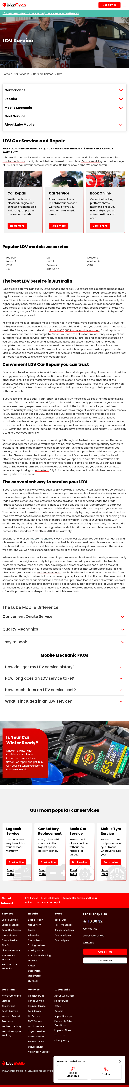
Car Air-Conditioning (39, 955)
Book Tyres (60, 919)
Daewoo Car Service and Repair (80, 898)
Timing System (36, 945)
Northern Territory (11, 1026)
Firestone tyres (63, 935)
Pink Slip (6, 945)
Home (6, 74)
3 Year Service (9, 935)
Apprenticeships (63, 1016)
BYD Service (31, 898)
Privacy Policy (61, 1040)
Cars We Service (43, 74)
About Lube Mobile (19, 124)
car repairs (41, 410)
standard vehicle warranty (65, 520)
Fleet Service (15, 116)
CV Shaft (33, 981)
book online (78, 165)
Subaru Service (36, 1041)
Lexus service (52, 289)
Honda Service (36, 1000)
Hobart (85, 376)
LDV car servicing (91, 161)
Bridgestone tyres (64, 930)
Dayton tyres (62, 940)
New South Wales (11, 995)
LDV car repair (14, 165)
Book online (100, 226)
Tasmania (7, 1021)
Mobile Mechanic (18, 107)
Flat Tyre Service (64, 924)
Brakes (31, 930)
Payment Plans (62, 1030)
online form (42, 470)
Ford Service (35, 1011)
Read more (17, 226)
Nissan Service (36, 1036)
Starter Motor (35, 940)
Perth (66, 376)
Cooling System (36, 950)
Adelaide (101, 376)
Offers (58, 1006)
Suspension (34, 970)
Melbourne (43, 376)
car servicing (86, 501)
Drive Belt (33, 960)
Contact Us (90, 929)
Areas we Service (93, 935)
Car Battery (34, 924)
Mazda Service (36, 1026)
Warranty (59, 1035)
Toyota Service (36, 1031)
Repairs (11, 99)
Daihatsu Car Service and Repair (43, 902)
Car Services (21, 74)
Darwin (75, 376)
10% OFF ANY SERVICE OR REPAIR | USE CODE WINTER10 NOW (41, 13)
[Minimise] (120, 1061)
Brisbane (56, 376)
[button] (64, 667)
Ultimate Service (11, 950)
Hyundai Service (37, 1006)
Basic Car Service (11, 930)
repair (69, 289)
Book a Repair (35, 919)
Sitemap (88, 942)
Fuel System (35, 975)
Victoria (6, 1000)
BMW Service (35, 1021)
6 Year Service (10, 940)
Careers (58, 1011)
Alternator (33, 935)
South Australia (10, 1011)
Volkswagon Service (39, 1051)
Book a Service (10, 919)
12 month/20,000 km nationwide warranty (74, 330)
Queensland (8, 1006)
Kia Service (34, 1016)
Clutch (32, 965)
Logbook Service (11, 924)
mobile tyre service (49, 572)
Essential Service (50, 898)
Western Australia (11, 1016)
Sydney (31, 376)
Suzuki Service (36, 1046)
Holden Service (36, 995)
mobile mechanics (14, 161)
